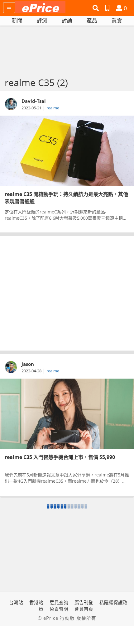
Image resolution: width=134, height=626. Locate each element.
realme (52, 108)
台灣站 (16, 602)
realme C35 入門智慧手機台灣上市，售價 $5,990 (60, 457)
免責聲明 (59, 609)
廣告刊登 (83, 602)
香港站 (36, 602)
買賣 (117, 20)
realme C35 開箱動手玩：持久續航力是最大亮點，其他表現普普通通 (66, 197)
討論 (67, 20)
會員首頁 (83, 609)
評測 (42, 20)
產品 (92, 20)
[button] (96, 8)
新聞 (17, 20)
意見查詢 (59, 602)
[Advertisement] (67, 293)
